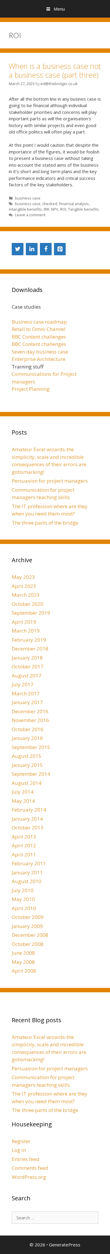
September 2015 (31, 747)
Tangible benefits (83, 209)
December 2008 (30, 935)
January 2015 (27, 765)
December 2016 (30, 711)
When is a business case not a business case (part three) (55, 70)
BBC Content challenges (39, 336)
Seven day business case (40, 351)
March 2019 (26, 630)
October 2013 (27, 827)
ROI (63, 209)
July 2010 (22, 890)
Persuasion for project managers (50, 480)
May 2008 (23, 962)
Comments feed (30, 1168)
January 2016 (27, 738)
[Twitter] (17, 249)
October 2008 (27, 944)
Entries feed (25, 1159)
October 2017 (27, 666)
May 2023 (23, 577)
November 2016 (30, 720)
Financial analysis (74, 203)
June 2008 (23, 952)
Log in (19, 1150)
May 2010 (23, 899)
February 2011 (29, 863)
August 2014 (26, 783)
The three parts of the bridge (45, 522)
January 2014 (27, 818)
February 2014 (29, 809)
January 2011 (27, 872)
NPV (54, 209)
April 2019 (24, 621)
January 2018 (27, 657)
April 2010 (24, 908)
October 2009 (27, 917)
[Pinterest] (60, 249)
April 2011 (24, 854)
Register (21, 1141)
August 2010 (26, 881)
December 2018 (30, 648)
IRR (46, 209)
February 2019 (29, 639)
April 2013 (24, 836)
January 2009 (27, 926)
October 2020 (27, 604)
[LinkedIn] (32, 249)
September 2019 (31, 612)
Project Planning (31, 389)
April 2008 (24, 970)
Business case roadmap (39, 321)
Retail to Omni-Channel (38, 329)
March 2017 (26, 693)
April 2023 (24, 586)
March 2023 (26, 594)
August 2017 (26, 675)
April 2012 (24, 845)
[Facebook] (46, 249)
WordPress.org (29, 1177)
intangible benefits (25, 209)
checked (49, 203)
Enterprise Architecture (38, 359)
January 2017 (27, 702)
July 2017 (22, 684)
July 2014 (22, 791)
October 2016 (27, 729)
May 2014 (23, 800)
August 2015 (26, 756)
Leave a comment (30, 214)
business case (27, 198)
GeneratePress (64, 1245)
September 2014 (31, 773)
